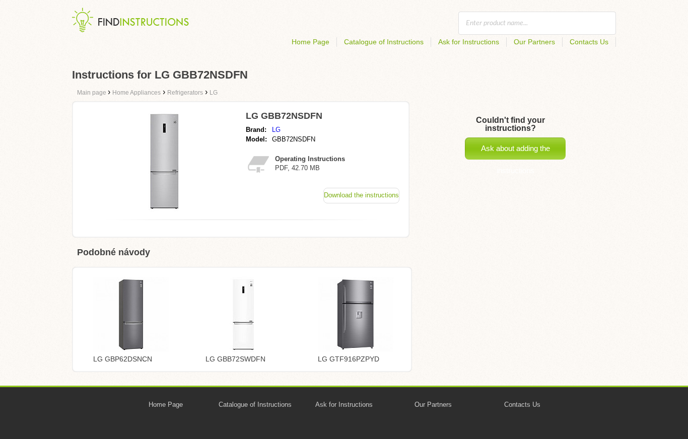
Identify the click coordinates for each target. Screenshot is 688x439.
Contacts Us (589, 42)
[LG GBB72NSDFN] (164, 209)
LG (276, 129)
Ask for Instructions (468, 42)
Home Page (310, 42)
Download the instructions (361, 195)
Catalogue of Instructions (384, 42)
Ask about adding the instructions (515, 152)
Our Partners (534, 42)
